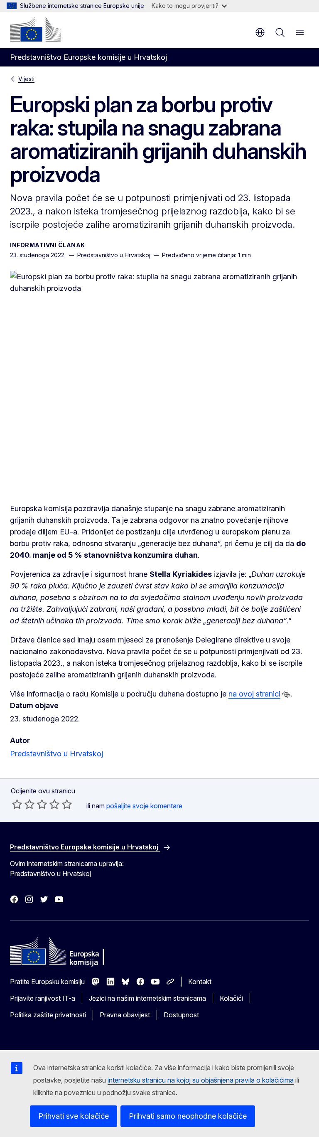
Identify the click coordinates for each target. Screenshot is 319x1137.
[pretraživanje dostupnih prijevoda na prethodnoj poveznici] (286, 694)
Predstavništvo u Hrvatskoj (56, 753)
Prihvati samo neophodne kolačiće (188, 1116)
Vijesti (26, 78)
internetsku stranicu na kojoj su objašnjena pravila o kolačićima (201, 1080)
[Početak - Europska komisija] (35, 29)
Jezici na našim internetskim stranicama (147, 998)
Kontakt (199, 981)
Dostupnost (181, 1015)
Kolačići (231, 998)
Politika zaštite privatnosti (48, 1015)
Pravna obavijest (125, 1015)
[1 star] (17, 804)
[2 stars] (23, 804)
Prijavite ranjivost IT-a (42, 998)
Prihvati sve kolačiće (73, 1116)
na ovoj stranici (254, 693)
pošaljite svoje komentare (144, 806)
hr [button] (260, 32)
